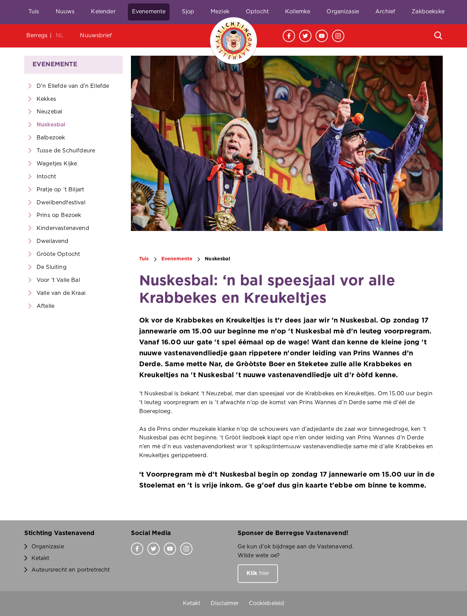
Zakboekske (428, 11)
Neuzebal (49, 111)
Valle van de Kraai (61, 293)
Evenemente (149, 11)
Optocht (257, 11)
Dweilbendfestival (61, 202)
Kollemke (297, 11)
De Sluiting (52, 267)
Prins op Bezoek (59, 215)
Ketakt (40, 558)
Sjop (188, 11)
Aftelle (45, 306)
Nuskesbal (51, 124)
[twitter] (305, 36)
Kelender (103, 11)
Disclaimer (225, 603)
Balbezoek (51, 137)
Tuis (33, 11)
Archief (385, 11)
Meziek (220, 11)
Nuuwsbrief (96, 35)
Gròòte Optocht (58, 254)
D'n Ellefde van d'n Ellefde (73, 86)
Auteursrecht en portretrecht (70, 570)
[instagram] (338, 36)
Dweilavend (53, 241)
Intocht (46, 176)
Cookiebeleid (266, 603)
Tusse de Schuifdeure (66, 150)
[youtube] (322, 36)
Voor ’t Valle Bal (58, 280)
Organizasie (342, 11)
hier (257, 573)
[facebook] (289, 36)
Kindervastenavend (63, 228)
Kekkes (46, 99)
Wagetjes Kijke (57, 163)
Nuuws (65, 11)
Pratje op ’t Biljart (60, 189)
